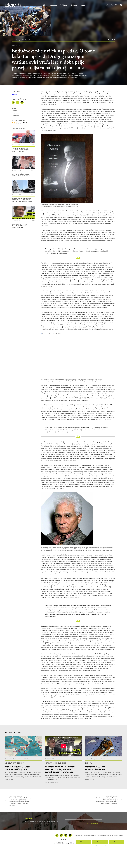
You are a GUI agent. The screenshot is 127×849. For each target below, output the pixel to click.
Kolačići (95, 846)
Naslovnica (53, 5)
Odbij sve (100, 842)
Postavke (116, 842)
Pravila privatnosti (101, 846)
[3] (16, 123)
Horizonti (73, 5)
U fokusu (63, 5)
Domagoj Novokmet (51, 782)
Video (83, 5)
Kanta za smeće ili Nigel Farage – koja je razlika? (21, 175)
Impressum (63, 839)
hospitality (16, 113)
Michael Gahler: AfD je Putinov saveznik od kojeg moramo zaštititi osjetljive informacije (59, 769)
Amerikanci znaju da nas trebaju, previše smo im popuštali (19, 225)
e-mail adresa (69, 821)
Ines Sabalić (9, 780)
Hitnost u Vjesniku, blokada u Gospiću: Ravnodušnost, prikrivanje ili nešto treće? (22, 199)
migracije (16, 115)
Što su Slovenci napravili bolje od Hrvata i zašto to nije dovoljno (21, 149)
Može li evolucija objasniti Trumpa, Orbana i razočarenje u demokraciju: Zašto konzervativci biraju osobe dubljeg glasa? (106, 799)
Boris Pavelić (89, 780)
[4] (18, 123)
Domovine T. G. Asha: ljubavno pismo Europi (96, 768)
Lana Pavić (111, 40)
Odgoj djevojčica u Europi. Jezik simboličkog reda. (17, 768)
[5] (20, 123)
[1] (12, 123)
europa (15, 111)
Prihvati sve (83, 842)
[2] (14, 123)
